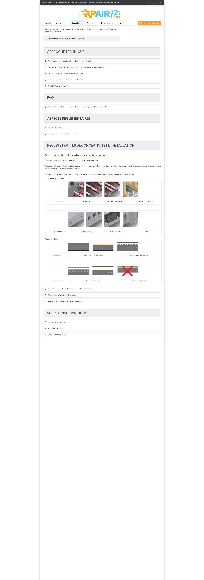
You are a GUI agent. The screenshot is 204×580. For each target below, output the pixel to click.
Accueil (48, 23)
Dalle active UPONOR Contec (58, 322)
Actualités (60, 23)
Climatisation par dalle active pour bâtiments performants (82, 29)
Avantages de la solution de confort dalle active (65, 73)
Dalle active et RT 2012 (56, 127)
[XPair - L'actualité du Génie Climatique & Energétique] (102, 13)
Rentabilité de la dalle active (57, 86)
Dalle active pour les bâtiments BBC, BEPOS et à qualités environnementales (75, 67)
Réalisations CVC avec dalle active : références (64, 301)
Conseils (75, 23)
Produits (90, 23)
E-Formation (106, 23)
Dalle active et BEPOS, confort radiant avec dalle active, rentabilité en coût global (77, 107)
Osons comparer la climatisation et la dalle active (65, 80)
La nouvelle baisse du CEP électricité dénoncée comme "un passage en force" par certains (87, 3)
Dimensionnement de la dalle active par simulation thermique (69, 289)
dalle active (86, 160)
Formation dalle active (55, 328)
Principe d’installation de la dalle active (61, 295)
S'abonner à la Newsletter (149, 23)
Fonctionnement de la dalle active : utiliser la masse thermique (70, 61)
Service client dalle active (56, 335)
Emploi (121, 23)
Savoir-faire (55, 29)
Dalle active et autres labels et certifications (63, 134)
